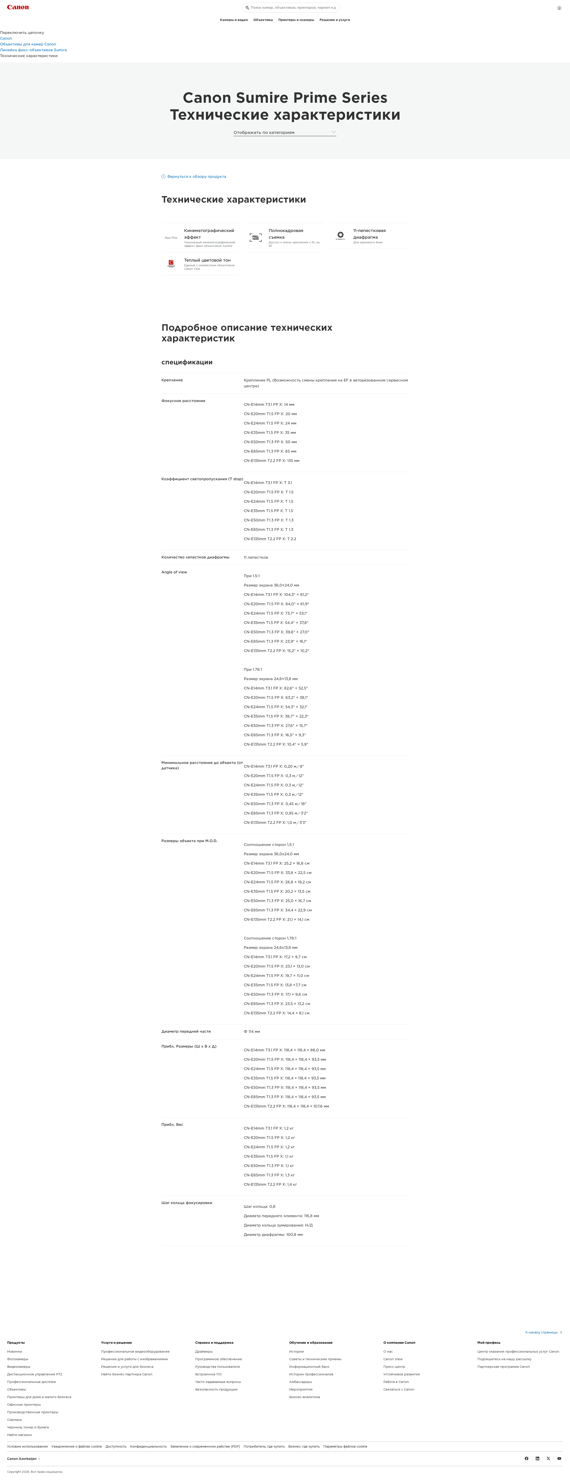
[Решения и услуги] (352, 19)
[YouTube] (559, 1458)
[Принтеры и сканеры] (316, 19)
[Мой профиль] (559, 8)
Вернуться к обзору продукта (196, 176)
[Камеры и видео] (250, 19)
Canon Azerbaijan (22, 1458)
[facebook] (526, 1458)
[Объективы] (275, 19)
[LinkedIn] (537, 1458)
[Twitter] (548, 1458)
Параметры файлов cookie (345, 1446)
